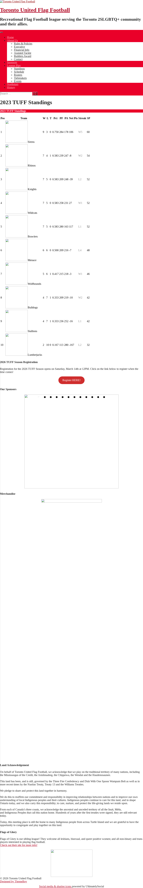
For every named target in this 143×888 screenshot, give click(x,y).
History (11, 87)
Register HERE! (71, 380)
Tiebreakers (20, 78)
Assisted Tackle (22, 52)
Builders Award (22, 56)
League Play (14, 65)
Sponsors (12, 62)
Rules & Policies (23, 43)
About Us (12, 40)
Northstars (12, 84)
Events (17, 81)
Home (10, 37)
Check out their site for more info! (18, 845)
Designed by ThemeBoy (13, 881)
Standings (19, 68)
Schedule (19, 71)
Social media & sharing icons (55, 886)
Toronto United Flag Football (35, 10)
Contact (18, 59)
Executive (19, 46)
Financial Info (21, 49)
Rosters (18, 74)
